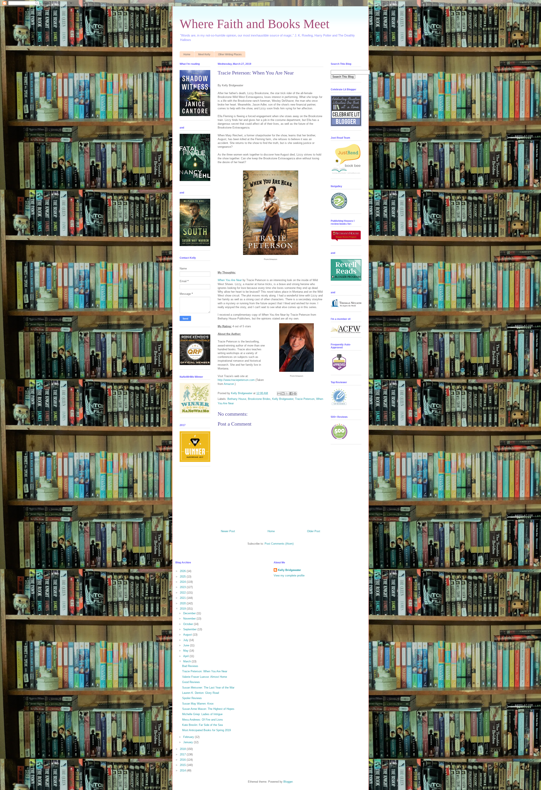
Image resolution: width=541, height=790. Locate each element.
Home (186, 54)
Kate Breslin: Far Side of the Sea (202, 724)
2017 (183, 754)
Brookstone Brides (259, 398)
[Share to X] (287, 393)
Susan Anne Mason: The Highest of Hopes (208, 708)
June (186, 645)
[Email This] (279, 393)
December (190, 613)
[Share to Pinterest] (295, 393)
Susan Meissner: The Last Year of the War (208, 687)
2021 (183, 597)
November (190, 618)
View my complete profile (289, 575)
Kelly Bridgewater (282, 398)
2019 (183, 608)
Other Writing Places (230, 54)
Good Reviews (191, 682)
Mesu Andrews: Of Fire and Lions (202, 719)
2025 (183, 576)
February (189, 737)
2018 (183, 749)
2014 (183, 770)
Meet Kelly (204, 54)
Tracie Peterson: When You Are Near (204, 671)
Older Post (313, 531)
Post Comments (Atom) (279, 543)
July (186, 640)
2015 (183, 765)
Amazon (229, 384)
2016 (183, 759)
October (188, 624)
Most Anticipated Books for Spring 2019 (206, 730)
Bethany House (236, 398)
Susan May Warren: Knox (198, 703)
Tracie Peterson (304, 398)
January (188, 742)
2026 (183, 571)
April (186, 656)
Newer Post (228, 531)
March (187, 661)
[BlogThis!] (283, 393)
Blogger (287, 781)
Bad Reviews (190, 666)
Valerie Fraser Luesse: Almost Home (204, 676)
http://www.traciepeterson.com (236, 379)
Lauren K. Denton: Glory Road (200, 692)
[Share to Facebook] (291, 393)
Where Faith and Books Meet (254, 24)
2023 (183, 587)
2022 (183, 592)
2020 (183, 603)
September (190, 629)
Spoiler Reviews (192, 698)
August (188, 634)
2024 (183, 581)
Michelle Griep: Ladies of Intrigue (202, 714)
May (186, 650)
